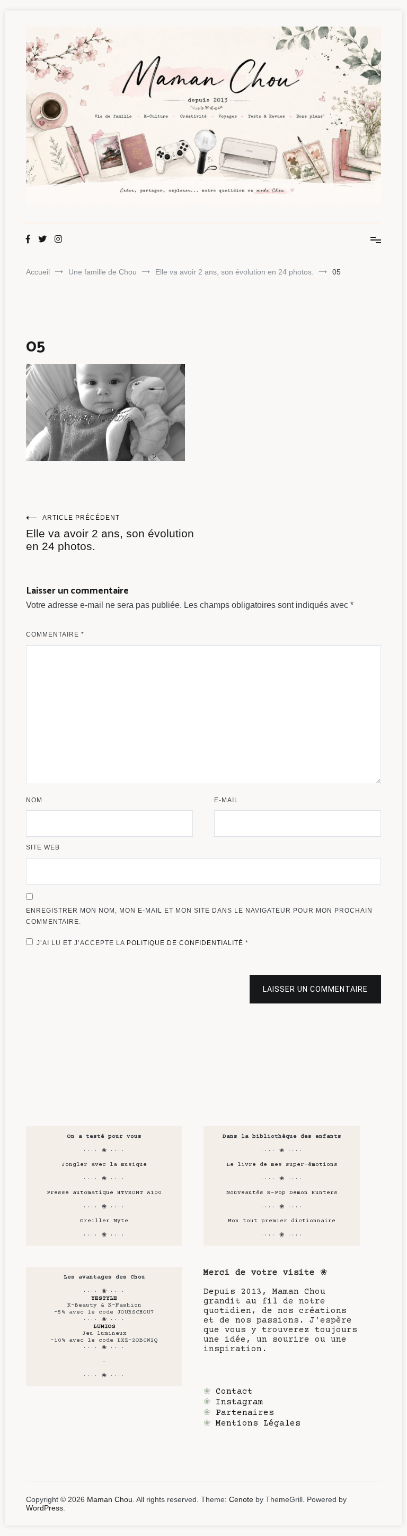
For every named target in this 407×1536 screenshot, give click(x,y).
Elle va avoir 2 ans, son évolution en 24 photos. (110, 533)
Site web (43, 847)
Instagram (239, 1402)
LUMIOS (104, 1326)
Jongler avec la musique (104, 1164)
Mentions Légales (258, 1423)
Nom (34, 800)
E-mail (226, 800)
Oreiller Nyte (104, 1220)
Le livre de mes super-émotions (282, 1164)
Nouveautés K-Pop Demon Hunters (282, 1192)
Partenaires (245, 1413)
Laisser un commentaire (315, 989)
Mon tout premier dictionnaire (281, 1220)
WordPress (44, 1508)
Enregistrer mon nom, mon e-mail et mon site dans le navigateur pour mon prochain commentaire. (199, 916)
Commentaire (55, 634)
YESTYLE (104, 1298)
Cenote (241, 1499)
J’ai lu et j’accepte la (143, 943)
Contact (234, 1391)
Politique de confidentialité (186, 943)
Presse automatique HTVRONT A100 (104, 1192)
